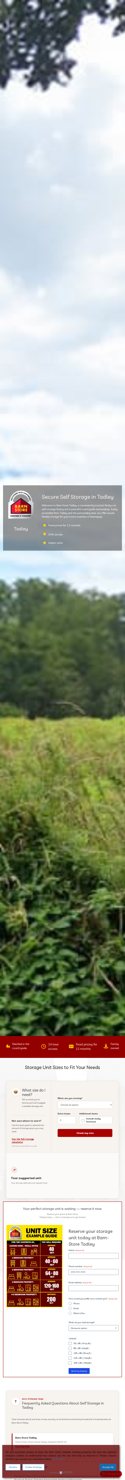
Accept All (108, 1467)
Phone (76, 1303)
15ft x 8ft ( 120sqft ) (82, 1358)
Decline (13, 1467)
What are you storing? (70, 1098)
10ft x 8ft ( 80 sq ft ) (82, 1353)
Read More (59, 1459)
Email (76, 1308)
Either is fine (79, 1313)
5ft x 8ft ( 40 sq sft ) (82, 1343)
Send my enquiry (79, 1371)
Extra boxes (64, 1113)
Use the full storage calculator (23, 1140)
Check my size (85, 1132)
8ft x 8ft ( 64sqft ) (81, 1348)
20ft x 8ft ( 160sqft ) (82, 1363)
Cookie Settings (33, 1467)
